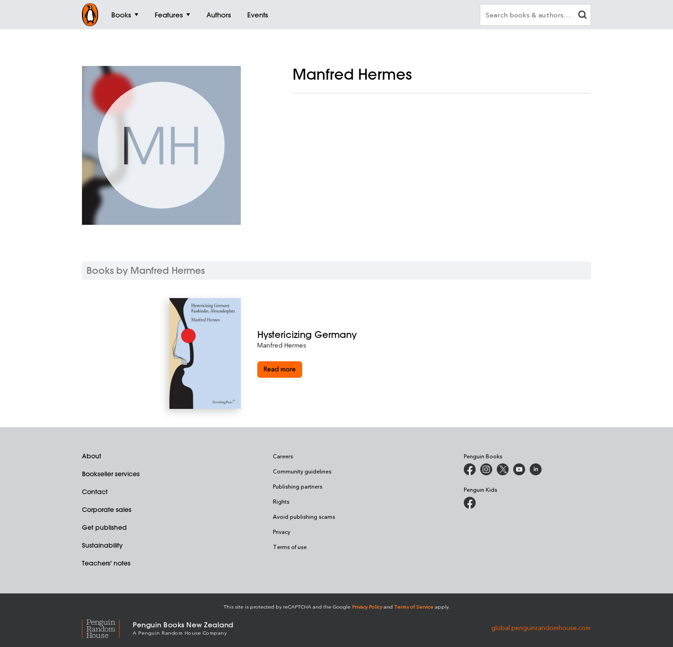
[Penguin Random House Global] (107, 627)
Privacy (281, 531)
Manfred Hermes (281, 345)
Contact (95, 492)
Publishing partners (297, 486)
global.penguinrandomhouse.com (541, 627)
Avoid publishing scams (304, 516)
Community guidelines (302, 471)
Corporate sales (106, 510)
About (91, 456)
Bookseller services (111, 474)
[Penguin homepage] (90, 14)
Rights (281, 501)
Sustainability (102, 545)
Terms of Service (414, 606)
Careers (283, 456)
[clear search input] (582, 16)
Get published (104, 527)
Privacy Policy (367, 606)
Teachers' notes (106, 563)
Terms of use (290, 547)
